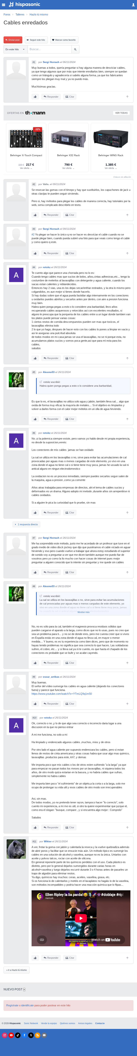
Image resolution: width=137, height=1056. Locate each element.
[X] (31, 1035)
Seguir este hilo (37, 40)
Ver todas (121, 113)
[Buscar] (75, 49)
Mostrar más (84, 612)
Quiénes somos (67, 1023)
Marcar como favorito (65, 40)
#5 (34, 372)
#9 (34, 677)
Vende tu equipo (49, 1023)
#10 (34, 718)
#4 (34, 267)
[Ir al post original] (41, 382)
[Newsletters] (44, 1035)
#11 (34, 841)
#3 (34, 229)
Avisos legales (85, 1023)
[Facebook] (24, 1035)
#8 (34, 586)
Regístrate (12, 1005)
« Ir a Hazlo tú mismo (16, 970)
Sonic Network (31, 1023)
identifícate (27, 1005)
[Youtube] (11, 1035)
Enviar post (14, 40)
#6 (34, 433)
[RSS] (37, 1035)
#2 (34, 184)
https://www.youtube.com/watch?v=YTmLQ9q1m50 (62, 693)
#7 (34, 538)
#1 (34, 62)
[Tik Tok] (18, 1035)
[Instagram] (4, 1035)
